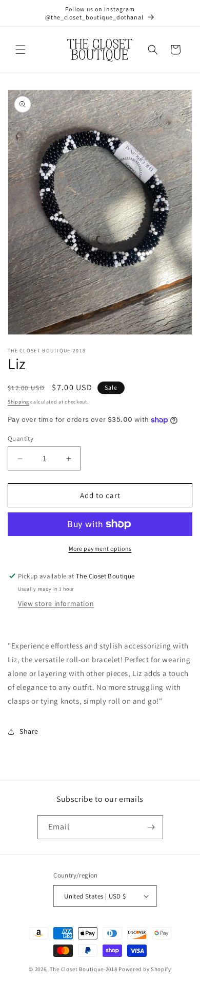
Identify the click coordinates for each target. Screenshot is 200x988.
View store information (56, 603)
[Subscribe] (151, 827)
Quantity (20, 438)
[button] (20, 49)
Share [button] (28, 731)
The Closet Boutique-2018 (83, 969)
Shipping (18, 401)
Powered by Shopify (144, 969)
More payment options (100, 548)
